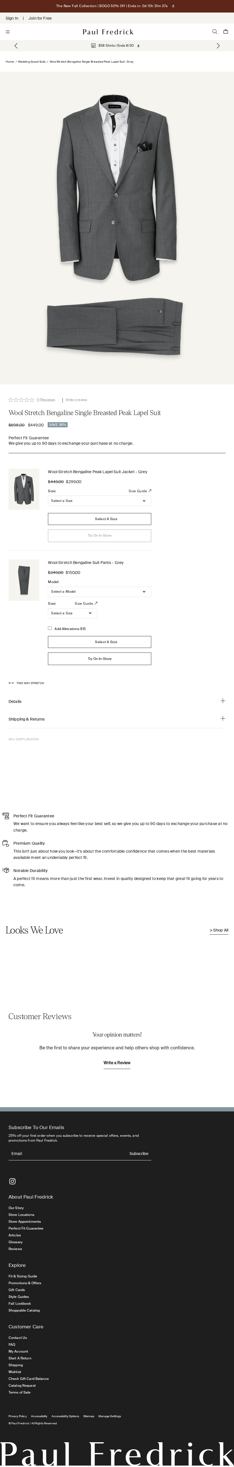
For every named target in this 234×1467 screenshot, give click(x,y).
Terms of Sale (20, 1392)
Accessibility (39, 1416)
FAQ (12, 1344)
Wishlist (15, 1372)
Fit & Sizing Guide (23, 1276)
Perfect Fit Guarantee (26, 1228)
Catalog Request (22, 1385)
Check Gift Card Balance (29, 1378)
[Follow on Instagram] (12, 1181)
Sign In (12, 18)
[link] (112, 45)
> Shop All (219, 930)
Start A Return (20, 1358)
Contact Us (18, 1337)
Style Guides (19, 1296)
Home (10, 61)
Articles (15, 1235)
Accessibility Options (65, 1416)
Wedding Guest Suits (32, 61)
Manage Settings (109, 1416)
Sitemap (88, 1416)
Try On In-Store (100, 658)
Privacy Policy (18, 1416)
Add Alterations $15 (70, 629)
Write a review (76, 400)
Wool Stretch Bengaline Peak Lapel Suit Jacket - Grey (97, 471)
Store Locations (21, 1214)
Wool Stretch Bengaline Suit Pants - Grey (86, 562)
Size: (52, 491)
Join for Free (40, 18)
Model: (53, 582)
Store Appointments (25, 1221)
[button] (218, 45)
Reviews (15, 1249)
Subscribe (139, 1154)
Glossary (16, 1242)
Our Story (16, 1208)
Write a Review (117, 1063)
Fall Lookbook (20, 1303)
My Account (18, 1351)
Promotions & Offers (25, 1283)
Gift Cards (17, 1290)
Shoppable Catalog (24, 1310)
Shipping (16, 1365)
